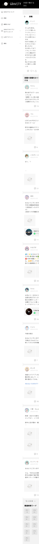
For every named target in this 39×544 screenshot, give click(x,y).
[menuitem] (11, 12)
